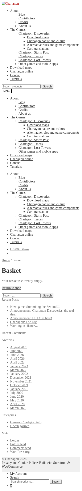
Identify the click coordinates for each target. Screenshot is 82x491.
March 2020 (18, 408)
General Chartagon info (25, 422)
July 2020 (16, 392)
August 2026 (18, 347)
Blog (22, 14)
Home (6, 260)
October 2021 (19, 385)
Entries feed (18, 444)
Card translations (38, 48)
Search (47, 86)
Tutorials (16, 79)
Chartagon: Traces (31, 56)
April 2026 (17, 358)
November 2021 (21, 381)
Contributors (27, 18)
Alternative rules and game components (53, 45)
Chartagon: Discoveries (34, 33)
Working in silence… (24, 325)
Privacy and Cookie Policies (20, 462)
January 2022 (19, 374)
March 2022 (18, 370)
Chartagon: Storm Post (34, 52)
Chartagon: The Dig (23, 322)
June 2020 (17, 396)
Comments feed (20, 448)
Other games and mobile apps (38, 64)
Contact (15, 75)
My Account (18, 473)
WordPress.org (20, 451)
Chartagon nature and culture (46, 41)
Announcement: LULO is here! (31, 318)
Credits (23, 22)
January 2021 (19, 389)
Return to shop (11, 288)
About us (25, 26)
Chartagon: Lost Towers (35, 60)
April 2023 (17, 362)
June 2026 (17, 355)
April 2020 (17, 404)
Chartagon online (21, 71)
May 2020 (17, 400)
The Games (17, 29)
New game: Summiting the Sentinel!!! (35, 307)
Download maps (38, 37)
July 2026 (16, 351)
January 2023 (19, 366)
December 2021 (20, 377)
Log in (14, 440)
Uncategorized (19, 426)
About (14, 10)
